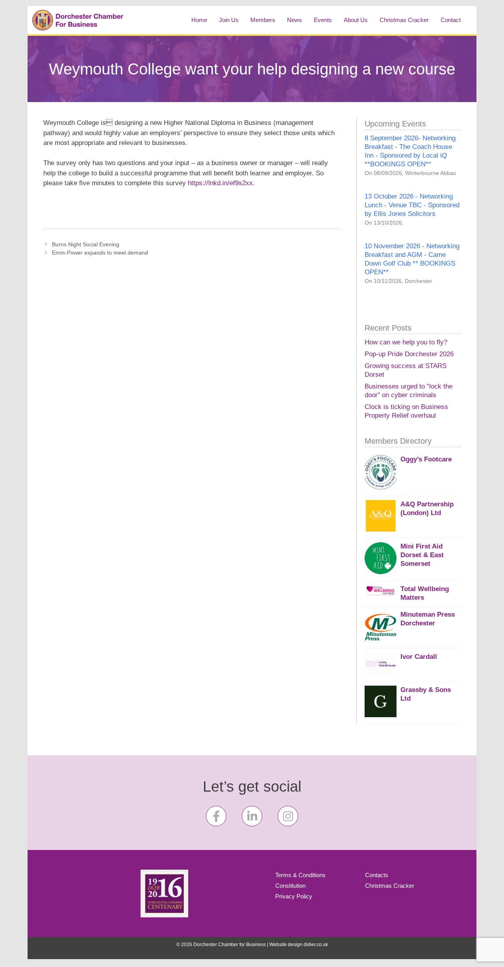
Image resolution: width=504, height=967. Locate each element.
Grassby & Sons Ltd (425, 694)
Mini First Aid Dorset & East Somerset (422, 555)
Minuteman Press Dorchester (427, 619)
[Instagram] (288, 816)
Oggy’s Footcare (426, 459)
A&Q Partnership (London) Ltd (427, 508)
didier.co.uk (316, 944)
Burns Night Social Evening (85, 244)
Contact (451, 20)
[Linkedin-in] (252, 816)
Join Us (229, 20)
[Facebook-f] (216, 816)
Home (199, 20)
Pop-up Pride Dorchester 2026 (409, 354)
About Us (356, 20)
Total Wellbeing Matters (424, 593)
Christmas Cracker (404, 20)
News (294, 20)
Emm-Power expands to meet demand (100, 252)
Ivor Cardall (418, 656)
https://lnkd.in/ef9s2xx (220, 183)
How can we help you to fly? (406, 342)
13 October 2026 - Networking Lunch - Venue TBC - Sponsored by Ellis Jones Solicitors (412, 205)
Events (323, 20)
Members (262, 20)
